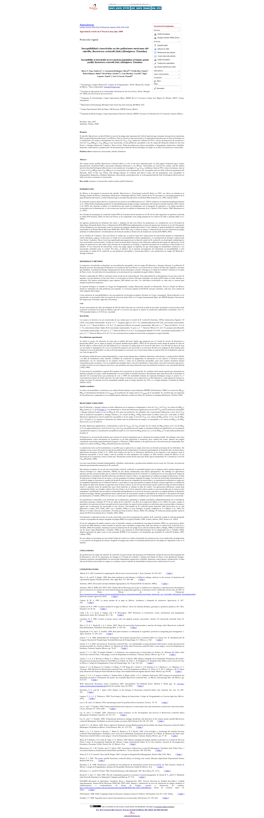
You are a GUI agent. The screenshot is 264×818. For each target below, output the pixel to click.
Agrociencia (87, 24)
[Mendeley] (155, 81)
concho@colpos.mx (112, 87)
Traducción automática (165, 63)
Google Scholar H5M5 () (168, 38)
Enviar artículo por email (166, 67)
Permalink (160, 88)
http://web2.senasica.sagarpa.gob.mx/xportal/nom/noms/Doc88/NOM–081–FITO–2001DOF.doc (116, 788)
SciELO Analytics (163, 34)
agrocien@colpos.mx (132, 816)
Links (169, 573)
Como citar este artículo (166, 56)
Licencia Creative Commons (164, 807)
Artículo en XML (163, 49)
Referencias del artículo (166, 53)
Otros (159, 81)
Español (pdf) (162, 45)
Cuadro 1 (102, 410)
